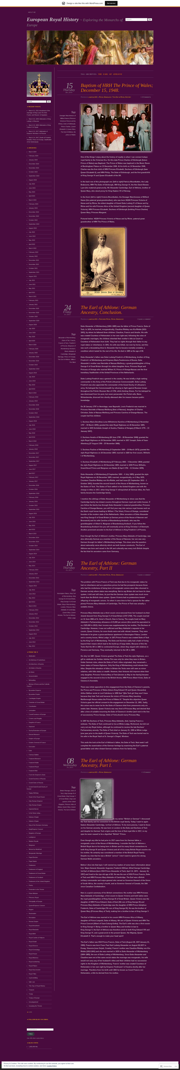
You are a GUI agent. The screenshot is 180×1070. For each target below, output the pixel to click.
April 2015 (32, 529)
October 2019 (33, 365)
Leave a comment (144, 319)
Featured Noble (34, 762)
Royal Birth (32, 933)
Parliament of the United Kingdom (39, 881)
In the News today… (35, 813)
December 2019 (34, 356)
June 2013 (32, 594)
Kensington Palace (63, 593)
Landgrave (32, 837)
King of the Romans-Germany (38, 825)
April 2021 (32, 292)
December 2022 (34, 212)
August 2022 (33, 228)
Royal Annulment (34, 925)
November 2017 (34, 457)
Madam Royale (33, 841)
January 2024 (33, 160)
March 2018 (32, 441)
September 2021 (34, 272)
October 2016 (33, 489)
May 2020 (32, 336)
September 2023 (34, 176)
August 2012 (33, 634)
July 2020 (32, 328)
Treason (31, 990)
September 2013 (34, 582)
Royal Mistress (33, 958)
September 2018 (34, 417)
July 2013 (32, 590)
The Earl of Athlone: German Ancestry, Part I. (109, 763)
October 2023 (33, 172)
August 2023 (33, 180)
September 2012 (34, 630)
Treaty (31, 994)
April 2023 (32, 196)
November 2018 (34, 409)
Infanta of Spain (34, 817)
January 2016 (33, 501)
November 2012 (34, 622)
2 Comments (146, 97)
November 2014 (34, 541)
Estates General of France (37, 742)
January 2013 (33, 614)
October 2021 (33, 268)
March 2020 (32, 344)
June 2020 (32, 332)
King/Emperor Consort (36, 829)
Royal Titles (32, 974)
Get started (111, 3)
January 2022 (33, 256)
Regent (31, 909)
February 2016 (33, 497)
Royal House (33, 954)
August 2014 (33, 553)
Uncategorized (33, 1002)
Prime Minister (33, 893)
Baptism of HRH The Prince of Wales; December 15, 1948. (117, 88)
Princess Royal (33, 897)
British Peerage (65, 790)
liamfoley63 (92, 97)
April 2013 (32, 602)
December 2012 (34, 618)
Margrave (32, 845)
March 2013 (32, 606)
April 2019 (32, 389)
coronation (32, 710)
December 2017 (34, 453)
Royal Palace (33, 966)
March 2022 (32, 248)
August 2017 (33, 465)
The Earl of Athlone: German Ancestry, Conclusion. (109, 310)
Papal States (33, 861)
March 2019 (32, 393)
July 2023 (32, 184)
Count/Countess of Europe (37, 714)
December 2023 (34, 164)
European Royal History (53, 19)
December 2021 (34, 260)
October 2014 (33, 545)
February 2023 (33, 204)
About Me (32, 12)
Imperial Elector (34, 809)
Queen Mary (71, 129)
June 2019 (32, 381)
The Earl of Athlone (67, 132)
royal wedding (33, 978)
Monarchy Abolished (35, 849)
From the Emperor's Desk (37, 775)
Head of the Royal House (37, 797)
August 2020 (33, 324)
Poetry (31, 885)
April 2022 (32, 244)
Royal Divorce (33, 945)
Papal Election (33, 857)
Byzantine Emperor (35, 690)
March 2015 (32, 533)
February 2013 (33, 610)
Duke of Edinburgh (69, 124)
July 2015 (32, 517)
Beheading (32, 680)
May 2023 (32, 192)
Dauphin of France (35, 722)
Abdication (32, 656)
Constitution (32, 706)
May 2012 (32, 646)
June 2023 (32, 188)
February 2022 (33, 252)
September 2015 (34, 509)
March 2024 (32, 152)
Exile (30, 750)
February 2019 (33, 397)
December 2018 (34, 405)
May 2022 (32, 240)
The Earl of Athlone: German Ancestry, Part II (109, 565)
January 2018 (33, 449)
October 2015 (33, 505)
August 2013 (33, 586)
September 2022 (34, 224)
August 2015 (33, 513)
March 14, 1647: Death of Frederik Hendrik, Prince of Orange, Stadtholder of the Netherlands (39, 140)
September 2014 (34, 549)
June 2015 (32, 521)
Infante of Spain (34, 821)
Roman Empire (33, 921)
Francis (72, 340)
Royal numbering (34, 961)
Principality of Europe (35, 901)
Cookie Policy (52, 1066)
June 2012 (32, 642)
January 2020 (33, 352)
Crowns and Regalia (35, 718)
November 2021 (34, 264)
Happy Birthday (34, 793)
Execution (32, 746)
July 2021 (32, 280)
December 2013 (34, 578)
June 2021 (32, 284)
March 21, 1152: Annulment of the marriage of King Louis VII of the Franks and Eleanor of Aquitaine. (38, 113)
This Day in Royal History (121, 97)
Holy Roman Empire (35, 805)
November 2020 (34, 312)
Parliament (32, 865)
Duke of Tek (66, 340)
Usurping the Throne (35, 1006)
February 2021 (33, 300)
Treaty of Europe (34, 998)
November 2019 (34, 361)
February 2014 (33, 570)
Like (30, 1012)
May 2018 (32, 433)
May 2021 (32, 288)
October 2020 (33, 316)
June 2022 (32, 236)
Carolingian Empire (35, 698)
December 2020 (34, 308)
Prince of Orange (69, 357)
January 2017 (33, 481)
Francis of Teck (63, 343)
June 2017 (32, 469)
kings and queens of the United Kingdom (67, 801)
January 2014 (33, 573)
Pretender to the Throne (36, 889)
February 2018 (33, 445)
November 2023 (34, 168)
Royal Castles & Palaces (37, 937)
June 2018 (32, 429)
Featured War (33, 770)
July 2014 (32, 557)
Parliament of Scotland (36, 877)
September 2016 (34, 493)
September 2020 (34, 320)
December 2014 (34, 537)
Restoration (32, 913)
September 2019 (34, 369)
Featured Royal (105, 319)
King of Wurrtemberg (68, 604)
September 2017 (34, 461)
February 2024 (33, 156)
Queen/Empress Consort (37, 905)
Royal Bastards (34, 929)
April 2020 (32, 340)
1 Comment (147, 772)
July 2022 (32, 232)
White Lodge (72, 618)
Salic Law (32, 982)
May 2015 (32, 525)
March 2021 (32, 296)
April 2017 (32, 473)
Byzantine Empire (34, 694)
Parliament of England (36, 869)
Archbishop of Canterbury (37, 660)
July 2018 (32, 425)
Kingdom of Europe (35, 833)
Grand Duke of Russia (36, 782)
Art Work (31, 672)
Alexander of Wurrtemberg (66, 337)
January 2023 (33, 208)
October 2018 (33, 413)
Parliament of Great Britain (37, 873)
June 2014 (32, 561)
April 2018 (32, 437)
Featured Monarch (35, 758)
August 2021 (33, 276)
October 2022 (33, 220)
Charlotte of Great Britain (37, 702)
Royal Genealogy (105, 97)
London (63, 607)
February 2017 (33, 477)
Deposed (32, 726)
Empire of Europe (34, 738)
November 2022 (34, 216)
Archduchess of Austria (36, 664)
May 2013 (32, 598)
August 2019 (33, 373)
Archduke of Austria (35, 668)
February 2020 (33, 349)
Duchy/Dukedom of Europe (37, 730)
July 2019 (32, 377)
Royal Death (33, 941)
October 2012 (33, 626)
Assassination (33, 676)
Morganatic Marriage (35, 853)
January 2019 (33, 401)
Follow (31, 1034)
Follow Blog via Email (38, 1019)
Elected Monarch (34, 734)
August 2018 (33, 421)
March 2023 (32, 200)
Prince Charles (65, 126)
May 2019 (32, 385)
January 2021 (33, 304)
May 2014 (32, 565)
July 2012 (32, 638)
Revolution (32, 917)
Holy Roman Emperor (36, 801)
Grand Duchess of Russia (37, 779)
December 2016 (34, 485)
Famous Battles (34, 754)
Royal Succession (34, 970)
